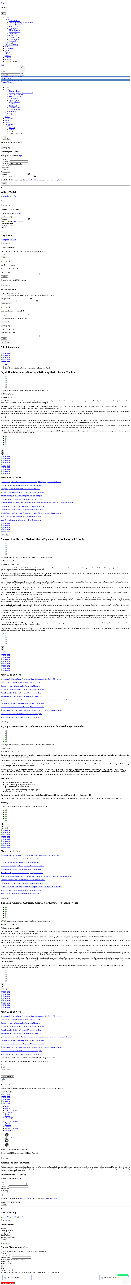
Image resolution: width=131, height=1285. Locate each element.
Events (7, 1114)
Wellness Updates (14, 32)
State (3, 1268)
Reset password (6, 303)
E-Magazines (9, 48)
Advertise (8, 59)
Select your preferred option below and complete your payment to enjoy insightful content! (30, 1272)
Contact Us (8, 57)
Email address (6, 217)
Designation (5, 168)
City (2, 1266)
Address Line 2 (6, 1264)
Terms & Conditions (31, 180)
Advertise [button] (8, 1123)
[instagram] (7, 1136)
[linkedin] (8, 1138)
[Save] (6, 387)
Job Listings (9, 54)
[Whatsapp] (6, 377)
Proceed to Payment (8, 1283)
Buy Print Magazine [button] (11, 1121)
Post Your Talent (6, 78)
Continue (4, 276)
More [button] (6, 126)
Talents (7, 46)
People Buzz (13, 34)
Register (4, 183)
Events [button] (7, 50)
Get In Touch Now (7, 1092)
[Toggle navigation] (1, 84)
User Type (5, 163)
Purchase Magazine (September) (11, 76)
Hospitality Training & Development (21, 23)
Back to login (5, 322)
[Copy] (6, 385)
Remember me (8, 223)
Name (3, 1182)
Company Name (6, 165)
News (7, 19)
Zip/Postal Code (6, 1270)
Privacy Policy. (58, 180)
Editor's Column (14, 21)
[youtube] (7, 1142)
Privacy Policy (9, 1130)
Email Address (6, 170)
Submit (4, 257)
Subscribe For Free (7, 1076)
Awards (7, 52)
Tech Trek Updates (15, 26)
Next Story (5, 535)
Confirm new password (8, 301)
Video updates (13, 41)
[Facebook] (6, 383)
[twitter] (7, 1146)
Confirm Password (7, 176)
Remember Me (7, 221)
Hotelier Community (11, 1110)
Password (4, 174)
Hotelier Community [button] (11, 45)
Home (7, 17)
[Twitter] (6, 381)
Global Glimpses (14, 30)
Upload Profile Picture (14, 1202)
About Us (8, 56)
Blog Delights (13, 28)
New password (6, 299)
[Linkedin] (6, 379)
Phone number (6, 172)
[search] (22, 69)
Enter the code (5, 272)
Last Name (5, 161)
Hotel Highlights (14, 39)
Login (3, 13)
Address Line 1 (6, 1262)
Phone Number (6, 1259)
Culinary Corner (14, 37)
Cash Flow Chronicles (16, 24)
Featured (8, 43)
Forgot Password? (19, 221)
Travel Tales (13, 35)
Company (4, 1184)
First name (5, 159)
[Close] (1, 139)
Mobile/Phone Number (9, 1237)
